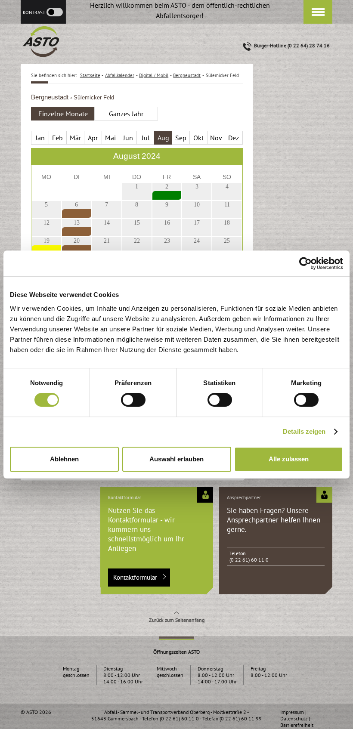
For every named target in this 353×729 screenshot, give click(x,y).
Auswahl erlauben (176, 459)
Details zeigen (304, 431)
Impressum (292, 712)
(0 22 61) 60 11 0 (249, 559)
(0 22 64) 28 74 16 (309, 45)
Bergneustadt (50, 97)
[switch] (133, 400)
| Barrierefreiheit (296, 721)
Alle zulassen (289, 459)
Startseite (90, 75)
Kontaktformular (135, 577)
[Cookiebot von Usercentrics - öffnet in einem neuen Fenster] (305, 263)
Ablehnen (64, 459)
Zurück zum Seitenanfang (176, 620)
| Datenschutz (293, 715)
